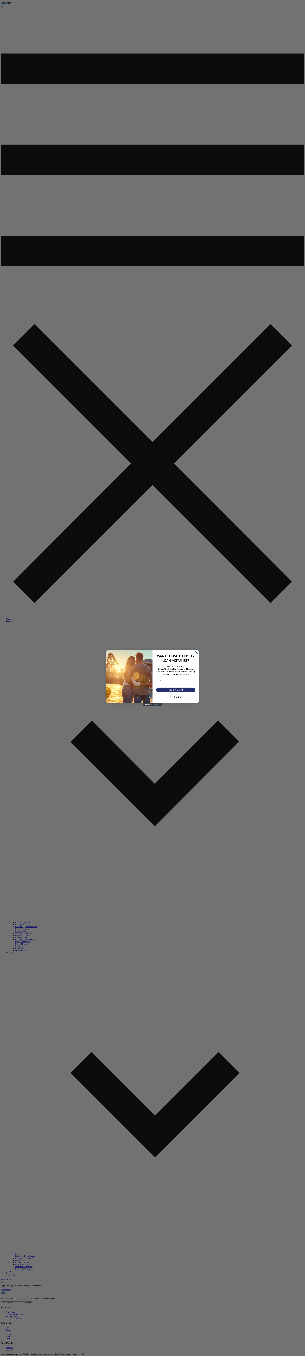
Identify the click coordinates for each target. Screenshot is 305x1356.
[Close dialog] (196, 652)
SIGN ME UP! (176, 690)
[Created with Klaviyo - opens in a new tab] (152, 704)
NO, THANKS (175, 697)
